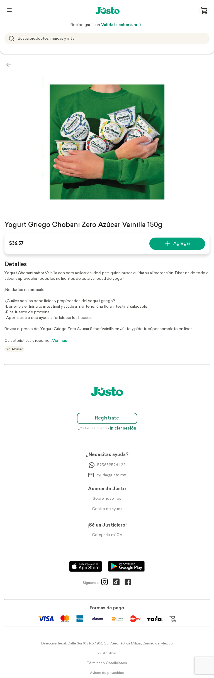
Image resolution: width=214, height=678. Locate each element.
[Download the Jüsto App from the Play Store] (126, 566)
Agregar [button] (181, 243)
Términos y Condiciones (107, 663)
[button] (204, 10)
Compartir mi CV (107, 535)
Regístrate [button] (107, 418)
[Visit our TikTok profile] (116, 583)
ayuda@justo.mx (111, 475)
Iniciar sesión (123, 428)
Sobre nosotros (107, 499)
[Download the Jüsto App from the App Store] (85, 566)
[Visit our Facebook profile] (128, 583)
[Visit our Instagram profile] (104, 583)
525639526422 (111, 465)
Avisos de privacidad (107, 673)
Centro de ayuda (107, 509)
